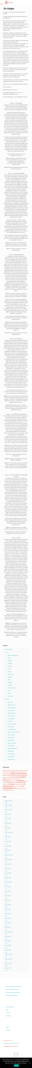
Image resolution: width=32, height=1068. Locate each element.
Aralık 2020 (8, 900)
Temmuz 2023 (8, 859)
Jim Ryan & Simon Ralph (13, 732)
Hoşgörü (9, 779)
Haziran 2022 (8, 882)
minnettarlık (13, 780)
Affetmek (14, 772)
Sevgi (9, 690)
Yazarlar (7, 699)
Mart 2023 (8, 868)
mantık (19, 779)
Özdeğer (10, 682)
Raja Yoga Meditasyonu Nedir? (13, 986)
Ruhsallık (9, 782)
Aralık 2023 (8, 841)
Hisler (5, 779)
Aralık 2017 (8, 950)
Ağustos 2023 (8, 855)
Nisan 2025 (8, 814)
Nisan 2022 (8, 886)
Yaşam (5, 786)
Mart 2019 (8, 927)
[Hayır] (30, 1063)
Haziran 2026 (8, 805)
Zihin (22, 786)
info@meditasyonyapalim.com (11, 1046)
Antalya (8, 1030)
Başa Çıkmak (16, 773)
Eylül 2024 (8, 828)
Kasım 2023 (8, 846)
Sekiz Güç (8, 1015)
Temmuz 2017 (8, 959)
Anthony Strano (11, 705)
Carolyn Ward (11, 715)
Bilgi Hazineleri (8, 649)
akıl (25, 772)
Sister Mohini (11, 756)
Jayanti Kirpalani (12, 729)
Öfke (9, 679)
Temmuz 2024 (8, 832)
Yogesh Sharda (11, 759)
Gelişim (22, 777)
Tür (6, 652)
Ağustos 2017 (8, 954)
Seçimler (12, 784)
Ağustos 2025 (8, 809)
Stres (17, 784)
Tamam (16, 1065)
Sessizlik (18, 782)
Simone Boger (11, 753)
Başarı (9, 773)
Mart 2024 (8, 837)
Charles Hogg (11, 718)
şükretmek (11, 790)
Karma (9, 671)
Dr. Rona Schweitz (12, 724)
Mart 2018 (8, 941)
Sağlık (14, 782)
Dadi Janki (10, 721)
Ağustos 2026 (8, 800)
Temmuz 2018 (8, 932)
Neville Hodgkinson (12, 748)
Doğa (9, 658)
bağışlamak (5, 773)
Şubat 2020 (8, 923)
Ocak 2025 (8, 818)
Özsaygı (23, 788)
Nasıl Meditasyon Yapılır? (12, 989)
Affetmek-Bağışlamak (13, 655)
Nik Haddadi (11, 751)
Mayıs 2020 (8, 913)
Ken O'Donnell (11, 734)
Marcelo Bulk (11, 740)
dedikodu (4, 775)
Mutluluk (10, 677)
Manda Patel (11, 737)
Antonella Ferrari (12, 707)
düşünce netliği (6, 777)
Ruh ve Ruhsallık (12, 688)
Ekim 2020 (8, 909)
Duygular (10, 663)
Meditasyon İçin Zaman (11, 995)
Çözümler (8, 788)
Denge (8, 775)
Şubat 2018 (8, 945)
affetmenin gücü (20, 771)
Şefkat (7, 790)
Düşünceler (24, 775)
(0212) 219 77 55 (8, 1040)
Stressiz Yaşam (22, 784)
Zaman (11, 786)
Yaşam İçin (10, 696)
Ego (10, 777)
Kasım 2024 (8, 823)
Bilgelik (24, 773)
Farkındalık (15, 777)
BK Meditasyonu (10, 1007)
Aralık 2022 (8, 877)
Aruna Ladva (11, 710)
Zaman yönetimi (17, 786)
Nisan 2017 (8, 968)
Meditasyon (11, 674)
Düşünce (10, 660)
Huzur (9, 669)
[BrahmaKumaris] (8, 2)
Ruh (7, 1010)
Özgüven (10, 685)
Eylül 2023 (8, 850)
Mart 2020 (8, 918)
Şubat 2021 (8, 895)
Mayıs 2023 (8, 864)
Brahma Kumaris (12, 713)
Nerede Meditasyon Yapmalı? (13, 992)
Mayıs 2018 (8, 936)
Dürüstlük (13, 775)
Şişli (7, 1027)
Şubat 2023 (8, 873)
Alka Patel (10, 702)
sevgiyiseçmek (6, 784)
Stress (9, 693)
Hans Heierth (11, 726)
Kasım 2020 (8, 904)
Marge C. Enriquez (12, 743)
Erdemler (10, 666)
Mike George (11, 745)
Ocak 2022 (8, 891)
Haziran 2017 (8, 963)
